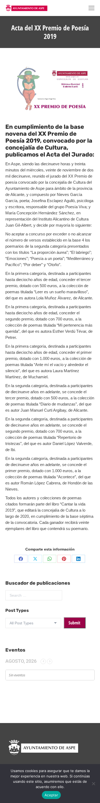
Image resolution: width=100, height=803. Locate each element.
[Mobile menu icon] (91, 8)
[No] (93, 783)
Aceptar (51, 795)
